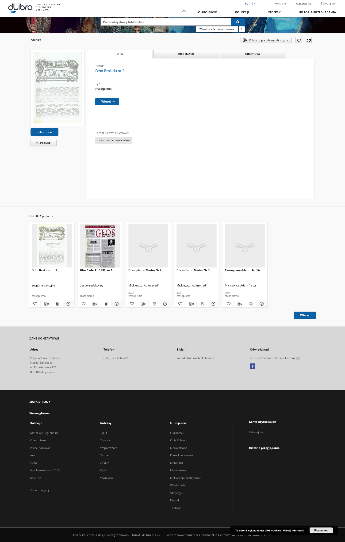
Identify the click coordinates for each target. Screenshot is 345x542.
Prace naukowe (40, 448)
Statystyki (176, 493)
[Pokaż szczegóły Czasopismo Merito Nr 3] (212, 304)
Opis (103, 470)
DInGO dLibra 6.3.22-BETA (150, 535)
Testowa (175, 508)
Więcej (305, 315)
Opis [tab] (120, 54)
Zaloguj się (328, 3)
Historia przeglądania (317, 12)
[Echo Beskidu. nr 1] (52, 246)
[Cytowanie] (309, 40)
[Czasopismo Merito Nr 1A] (245, 246)
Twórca (105, 440)
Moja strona (178, 470)
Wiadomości (178, 485)
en (254, 3)
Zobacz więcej (39, 490)
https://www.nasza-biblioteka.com (272, 358)
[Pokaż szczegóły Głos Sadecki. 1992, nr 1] (116, 304)
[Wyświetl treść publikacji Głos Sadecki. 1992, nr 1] (105, 304)
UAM (33, 463)
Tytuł (103, 433)
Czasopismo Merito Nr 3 (193, 270)
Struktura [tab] (252, 54)
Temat (104, 455)
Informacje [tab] (186, 54)
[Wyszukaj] (238, 22)
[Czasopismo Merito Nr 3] (196, 246)
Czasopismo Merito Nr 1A (242, 270)
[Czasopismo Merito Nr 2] (148, 246)
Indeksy (274, 12)
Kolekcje (242, 12)
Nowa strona (178, 448)
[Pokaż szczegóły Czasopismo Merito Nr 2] (164, 304)
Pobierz (44, 143)
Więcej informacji (293, 530)
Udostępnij (303, 4)
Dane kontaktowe (181, 455)
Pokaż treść (44, 132)
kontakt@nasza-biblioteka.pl (195, 358)
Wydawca (106, 478)
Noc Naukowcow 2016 (45, 470)
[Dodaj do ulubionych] (298, 40)
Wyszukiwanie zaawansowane (216, 29)
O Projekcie (207, 12)
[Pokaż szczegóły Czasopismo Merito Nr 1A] (261, 304)
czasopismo (103, 89)
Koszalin (175, 500)
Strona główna (39, 413)
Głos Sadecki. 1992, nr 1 (96, 270)
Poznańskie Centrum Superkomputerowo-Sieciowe (236, 535)
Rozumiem (321, 530)
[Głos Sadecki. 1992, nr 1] (100, 246)
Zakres (104, 463)
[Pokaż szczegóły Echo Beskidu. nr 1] (67, 304)
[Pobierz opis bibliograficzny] (46, 304)
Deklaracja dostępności (185, 478)
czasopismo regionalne (114, 140)
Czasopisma (38, 440)
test (32, 455)
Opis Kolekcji (178, 440)
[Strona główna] (183, 12)
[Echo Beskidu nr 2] (57, 87)
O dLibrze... (177, 433)
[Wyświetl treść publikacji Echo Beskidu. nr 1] (57, 304)
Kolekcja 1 (37, 478)
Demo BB (176, 463)
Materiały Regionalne (44, 433)
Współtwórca (108, 448)
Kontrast (280, 3)
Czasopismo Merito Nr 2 (144, 270)
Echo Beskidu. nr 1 (44, 270)
